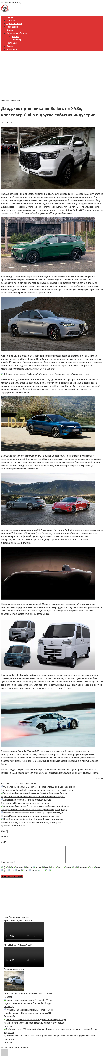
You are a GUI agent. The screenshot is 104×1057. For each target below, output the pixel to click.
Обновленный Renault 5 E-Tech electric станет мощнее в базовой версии (37, 790)
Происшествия (14, 23)
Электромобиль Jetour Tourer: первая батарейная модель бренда (34, 809)
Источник (98, 778)
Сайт (3, 842)
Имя (4, 831)
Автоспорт (11, 49)
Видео (9, 46)
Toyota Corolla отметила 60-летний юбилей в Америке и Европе (33, 796)
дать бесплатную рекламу (17, 917)
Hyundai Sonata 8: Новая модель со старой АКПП (28, 1013)
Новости (10, 20)
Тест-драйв (12, 26)
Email (4, 836)
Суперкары (17, 39)
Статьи (9, 30)
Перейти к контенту (11, 2)
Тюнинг (16, 36)
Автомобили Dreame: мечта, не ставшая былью (25, 803)
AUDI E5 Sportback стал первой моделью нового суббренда (34, 1023)
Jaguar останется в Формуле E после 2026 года (27, 1003)
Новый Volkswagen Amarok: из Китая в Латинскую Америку (31, 822)
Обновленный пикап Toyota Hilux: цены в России (28, 993)
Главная (10, 17)
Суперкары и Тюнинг (17, 33)
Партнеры (11, 43)
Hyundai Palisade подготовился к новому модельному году (31, 816)
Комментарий (8, 862)
